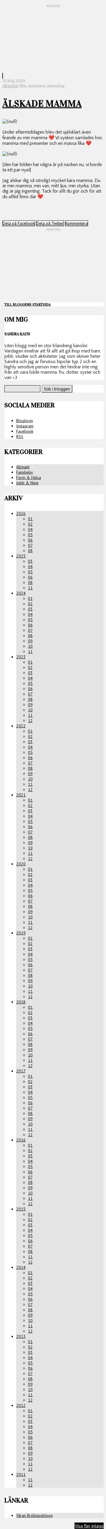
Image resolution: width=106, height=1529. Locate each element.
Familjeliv (24, 472)
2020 (21, 864)
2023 (21, 656)
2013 (21, 1336)
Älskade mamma (42, 103)
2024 (21, 593)
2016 (21, 1140)
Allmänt (10, 85)
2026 (21, 513)
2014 (21, 1267)
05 (30, 534)
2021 (21, 795)
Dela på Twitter (50, 223)
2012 (21, 1405)
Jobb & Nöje (27, 482)
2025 (21, 556)
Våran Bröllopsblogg (34, 1515)
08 (30, 550)
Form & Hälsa (28, 477)
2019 (21, 933)
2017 (21, 1071)
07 (30, 545)
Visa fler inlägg (89, 1526)
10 (30, 646)
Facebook (24, 431)
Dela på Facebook (19, 223)
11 (30, 587)
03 (30, 561)
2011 (21, 1474)
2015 (21, 1209)
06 (30, 540)
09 (30, 641)
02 (30, 524)
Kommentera (76, 223)
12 (30, 720)
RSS (19, 436)
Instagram (25, 426)
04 (30, 529)
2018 (21, 1002)
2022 (21, 726)
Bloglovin (24, 420)
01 (30, 518)
